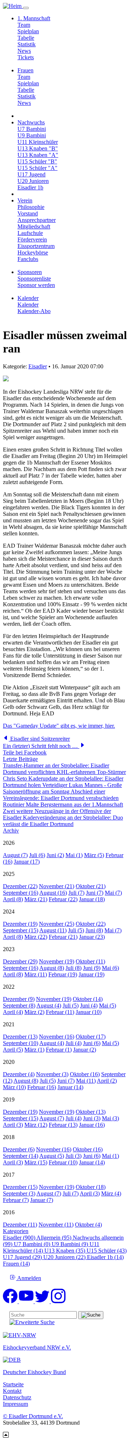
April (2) (107, 1081)
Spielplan (28, 31)
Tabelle (25, 38)
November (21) (56, 886)
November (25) (56, 924)
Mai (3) (110, 1118)
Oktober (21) (91, 886)
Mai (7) (113, 893)
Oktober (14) (88, 999)
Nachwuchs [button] (31, 122)
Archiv (11, 830)
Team (23, 25)
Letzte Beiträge (20, 759)
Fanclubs (27, 259)
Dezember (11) (20, 1224)
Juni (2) (55, 855)
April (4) (13, 1012)
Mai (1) (74, 855)
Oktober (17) (91, 1037)
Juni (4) (89, 1005)
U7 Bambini (31, 129)
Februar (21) (63, 937)
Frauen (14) (16, 1264)
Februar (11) (60, 1012)
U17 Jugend (31, 174)
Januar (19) (91, 974)
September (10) (20, 1043)
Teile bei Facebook (25, 752)
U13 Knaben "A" (37, 155)
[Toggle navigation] (26, 8)
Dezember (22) (20, 886)
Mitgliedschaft (33, 226)
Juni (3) (91, 1118)
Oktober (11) (90, 961)
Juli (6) (37, 855)
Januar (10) (89, 1012)
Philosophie (30, 207)
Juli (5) (76, 930)
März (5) (94, 855)
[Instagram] (58, 1301)
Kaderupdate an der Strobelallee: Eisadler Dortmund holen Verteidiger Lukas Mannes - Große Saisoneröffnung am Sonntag (63, 785)
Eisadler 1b (30, 187)
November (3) (52, 1074)
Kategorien (15, 1231)
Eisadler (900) (19, 1238)
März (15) (35, 1162)
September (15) (20, 930)
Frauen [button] (25, 70)
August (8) (51, 968)
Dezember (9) (19, 999)
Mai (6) (110, 968)
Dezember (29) (20, 961)
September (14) (20, 1156)
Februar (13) (63, 1125)
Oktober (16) (85, 1074)
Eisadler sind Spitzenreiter (39, 739)
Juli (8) (74, 968)
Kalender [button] (28, 298)
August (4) (48, 1005)
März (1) (34, 1050)
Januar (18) (92, 899)
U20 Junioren (33, 181)
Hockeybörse (32, 252)
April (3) (13, 1125)
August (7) (15, 855)
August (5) (51, 1156)
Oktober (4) (88, 1224)
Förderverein (32, 239)
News (24, 51)
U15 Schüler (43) (107, 1251)
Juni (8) (94, 930)
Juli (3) (74, 1156)
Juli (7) (76, 893)
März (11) (35, 974)
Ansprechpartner (36, 220)
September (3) (19, 1193)
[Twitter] (43, 1301)
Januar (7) (41, 1200)
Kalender (28, 304)
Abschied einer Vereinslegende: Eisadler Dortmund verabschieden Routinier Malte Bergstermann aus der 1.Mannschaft (63, 798)
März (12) (35, 1125)
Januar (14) (70, 1087)
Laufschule (30, 233)
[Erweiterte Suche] (32, 1322)
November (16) (56, 1037)
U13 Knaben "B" (37, 148)
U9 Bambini (31, 135)
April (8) (13, 899)
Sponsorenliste (34, 278)
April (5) (13, 1050)
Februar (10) (63, 1162)
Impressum (15, 1404)
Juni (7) (94, 893)
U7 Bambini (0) (33, 1244)
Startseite (13, 1384)
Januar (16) (92, 1125)
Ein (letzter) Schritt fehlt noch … (41, 746)
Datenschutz (17, 1397)
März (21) (35, 899)
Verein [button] (24, 200)
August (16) (53, 893)
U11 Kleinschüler (37, 142)
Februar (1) (59, 1050)
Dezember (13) (20, 1037)
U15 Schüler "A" (37, 168)
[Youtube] (27, 1301)
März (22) (35, 937)
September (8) (19, 1005)
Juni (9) (91, 968)
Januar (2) (84, 1050)
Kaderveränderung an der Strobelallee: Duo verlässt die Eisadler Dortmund (63, 820)
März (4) (111, 1193)
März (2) (34, 1012)
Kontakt (12, 1391)
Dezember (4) (19, 1074)
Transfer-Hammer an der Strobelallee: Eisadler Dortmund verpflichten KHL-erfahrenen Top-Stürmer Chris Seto (64, 772)
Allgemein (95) (54, 1238)
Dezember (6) (19, 1149)
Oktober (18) (91, 1187)
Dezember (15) (20, 1187)
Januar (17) (27, 862)
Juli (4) (74, 1043)
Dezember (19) (20, 924)
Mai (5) (107, 1005)
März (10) (14, 1087)
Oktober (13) (91, 1112)
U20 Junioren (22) (65, 1257)
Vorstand (27, 213)
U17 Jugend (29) (23, 1257)
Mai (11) (86, 1081)
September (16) (20, 893)
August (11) (53, 930)
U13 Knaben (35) (65, 1251)
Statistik (26, 44)
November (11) (56, 1224)
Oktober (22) (91, 924)
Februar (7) (16, 1200)
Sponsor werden (36, 285)
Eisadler (37, 366)
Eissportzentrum (36, 246)
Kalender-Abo (34, 311)
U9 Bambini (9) (71, 1244)
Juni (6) (91, 1043)
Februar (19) (62, 974)
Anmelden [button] (28, 1278)
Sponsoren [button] (29, 272)
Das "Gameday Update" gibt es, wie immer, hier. (59, 726)
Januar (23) (92, 937)
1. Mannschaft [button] (33, 18)
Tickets (25, 57)
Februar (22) (63, 899)
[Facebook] (11, 1301)
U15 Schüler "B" (37, 161)
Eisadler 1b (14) (105, 1257)
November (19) (56, 961)
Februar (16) (41, 1087)
